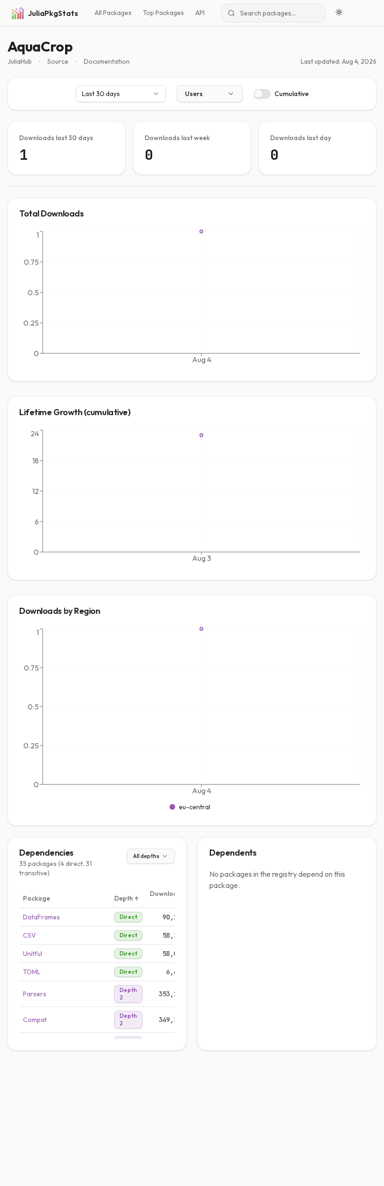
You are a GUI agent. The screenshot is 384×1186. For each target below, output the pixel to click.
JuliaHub (19, 61)
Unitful (32, 953)
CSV (29, 935)
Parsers (34, 994)
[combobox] (121, 93)
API (200, 12)
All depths (146, 855)
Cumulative (291, 94)
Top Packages (163, 12)
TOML (31, 972)
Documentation (107, 61)
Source (57, 61)
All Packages (113, 12)
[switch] (262, 93)
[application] (192, 299)
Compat (35, 1019)
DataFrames (41, 917)
